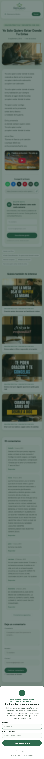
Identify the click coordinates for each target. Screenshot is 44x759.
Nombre (5, 722)
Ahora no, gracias (22, 751)
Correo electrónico (8, 731)
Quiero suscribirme (22, 743)
